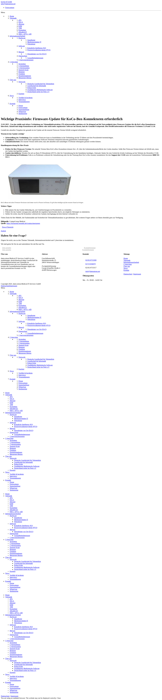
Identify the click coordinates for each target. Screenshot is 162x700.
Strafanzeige (14, 490)
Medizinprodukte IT (21, 418)
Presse (12, 482)
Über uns (127, 266)
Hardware (13, 415)
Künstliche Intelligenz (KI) (23, 424)
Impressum (137, 274)
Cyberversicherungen (17, 436)
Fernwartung (9, 8)
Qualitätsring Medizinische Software (26, 466)
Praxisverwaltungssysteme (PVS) (25, 426)
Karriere (12, 470)
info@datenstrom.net (8, 4)
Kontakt (126, 270)
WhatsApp (13, 488)
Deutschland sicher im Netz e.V (25, 468)
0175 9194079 (90, 264)
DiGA (12, 399)
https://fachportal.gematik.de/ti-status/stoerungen (23, 223)
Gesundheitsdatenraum (22, 434)
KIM (11, 403)
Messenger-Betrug (16, 454)
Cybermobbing (15, 442)
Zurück (3, 231)
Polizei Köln (18, 464)
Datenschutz (128, 274)
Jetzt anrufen (6, 248)
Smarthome (18, 417)
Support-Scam (15, 446)
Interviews (13, 476)
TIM (11, 405)
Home (126, 258)
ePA (11, 397)
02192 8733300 (6, 2)
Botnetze (13, 448)
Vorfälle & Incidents (17, 474)
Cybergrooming (15, 444)
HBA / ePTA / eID (16, 411)
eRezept (12, 401)
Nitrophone (18, 420)
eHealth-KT (14, 409)
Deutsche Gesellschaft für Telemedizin (27, 460)
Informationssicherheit (131, 262)
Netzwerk (13, 458)
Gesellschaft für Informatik (23, 462)
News (126, 268)
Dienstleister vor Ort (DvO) (23, 430)
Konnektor (13, 407)
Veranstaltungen (15, 478)
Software (13, 422)
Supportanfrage (15, 486)
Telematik (127, 260)
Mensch (12, 428)
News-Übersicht (7, 227)
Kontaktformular (90, 248)
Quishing (13, 450)
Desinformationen (16, 452)
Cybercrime (128, 264)
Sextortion (13, 440)
